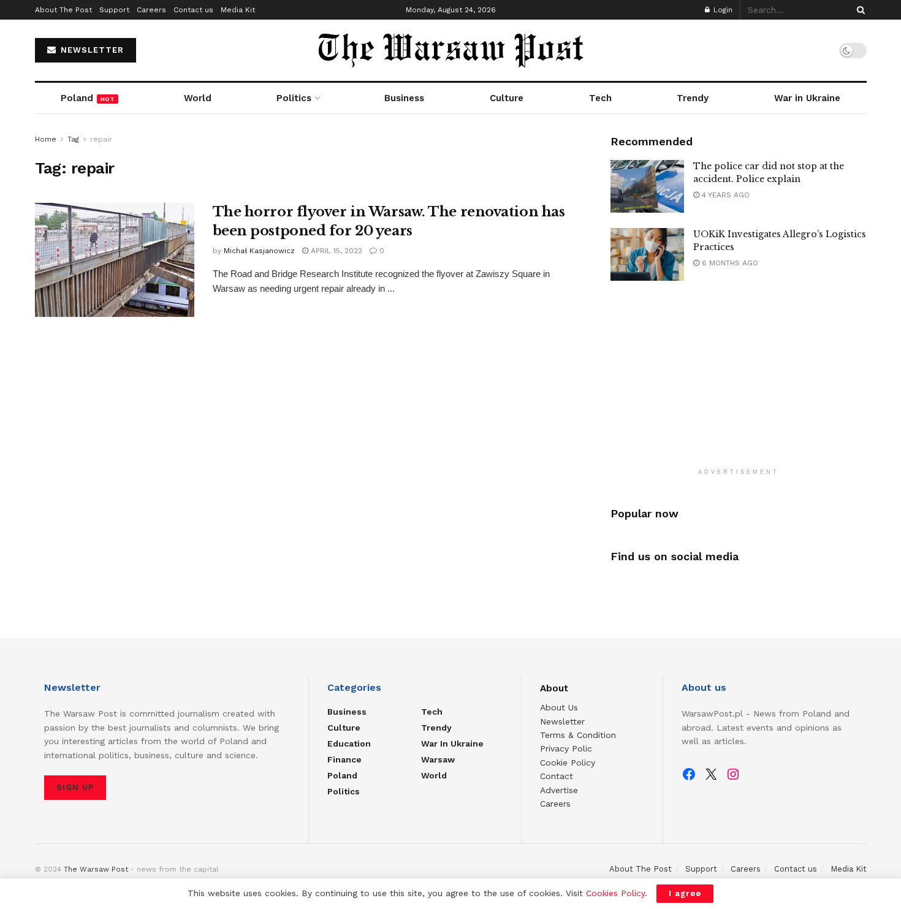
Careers (151, 10)
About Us (559, 707)
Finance (344, 759)
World (197, 98)
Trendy (693, 98)
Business (404, 98)
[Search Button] (859, 10)
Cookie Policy (567, 762)
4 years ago (724, 195)
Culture (506, 98)
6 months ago (728, 263)
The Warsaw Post (96, 869)
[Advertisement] (739, 381)
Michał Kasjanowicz (259, 250)
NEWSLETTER (91, 50)
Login (721, 10)
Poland (88, 98)
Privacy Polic (566, 748)
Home (45, 139)
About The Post (63, 10)
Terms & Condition (578, 735)
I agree (685, 893)
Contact (556, 776)
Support (114, 10)
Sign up (75, 787)
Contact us (193, 10)
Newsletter (562, 721)
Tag (73, 139)
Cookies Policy (615, 893)
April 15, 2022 (335, 250)
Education (349, 743)
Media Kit (238, 10)
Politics (293, 98)
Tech (600, 98)
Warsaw (438, 759)
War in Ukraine (807, 98)
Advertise (559, 790)
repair (101, 139)
